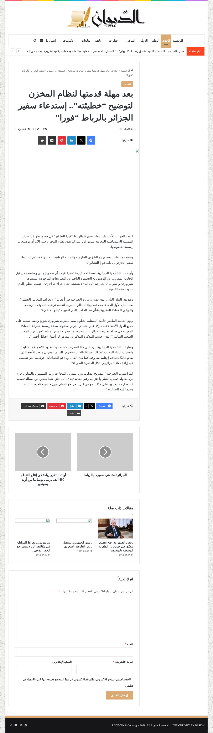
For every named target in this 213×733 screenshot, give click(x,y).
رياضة (98, 40)
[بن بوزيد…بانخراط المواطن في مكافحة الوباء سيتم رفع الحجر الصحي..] (32, 529)
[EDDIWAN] (106, 17)
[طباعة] (42, 140)
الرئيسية (178, 40)
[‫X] (81, 140)
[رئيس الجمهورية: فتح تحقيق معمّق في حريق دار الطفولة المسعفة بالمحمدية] (115, 529)
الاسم (129, 644)
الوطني (155, 40)
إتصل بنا (51, 40)
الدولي (144, 40)
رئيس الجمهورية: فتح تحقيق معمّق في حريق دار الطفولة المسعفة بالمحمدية (116, 546)
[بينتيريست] (62, 140)
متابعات (85, 40)
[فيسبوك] (91, 140)
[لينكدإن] (71, 140)
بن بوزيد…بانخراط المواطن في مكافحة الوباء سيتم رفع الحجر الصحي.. (33, 546)
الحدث (166, 40)
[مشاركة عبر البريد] (52, 140)
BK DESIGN (197, 725)
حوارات (113, 40)
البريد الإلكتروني (123, 661)
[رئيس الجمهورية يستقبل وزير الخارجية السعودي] (74, 529)
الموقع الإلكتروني (62, 661)
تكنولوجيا (67, 40)
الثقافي (130, 40)
